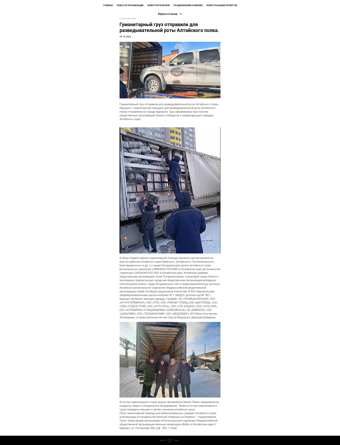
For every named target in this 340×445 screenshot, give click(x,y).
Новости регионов (158, 5)
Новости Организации (130, 5)
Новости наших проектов (221, 5)
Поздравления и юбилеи (188, 5)
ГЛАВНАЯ (108, 5)
